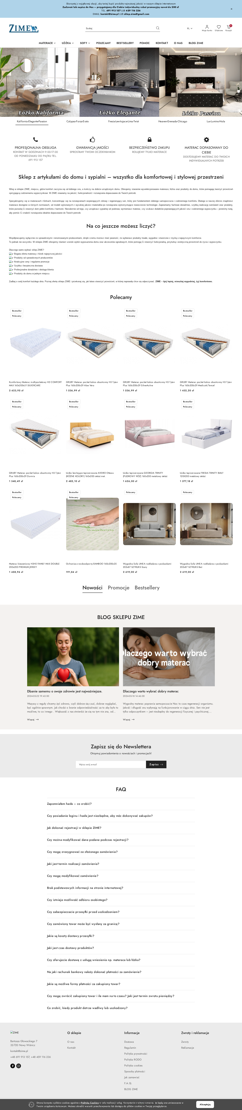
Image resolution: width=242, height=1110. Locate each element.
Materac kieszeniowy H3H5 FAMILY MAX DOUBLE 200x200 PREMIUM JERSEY (34, 565)
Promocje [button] (118, 587)
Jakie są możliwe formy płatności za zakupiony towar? (84, 984)
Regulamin (130, 1048)
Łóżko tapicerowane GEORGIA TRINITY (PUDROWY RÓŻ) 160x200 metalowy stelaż (145, 474)
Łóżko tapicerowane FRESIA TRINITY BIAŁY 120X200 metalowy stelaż (201, 474)
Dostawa (129, 1042)
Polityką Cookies (90, 1102)
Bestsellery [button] (147, 587)
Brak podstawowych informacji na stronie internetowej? (85, 888)
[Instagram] (18, 1066)
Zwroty (185, 1042)
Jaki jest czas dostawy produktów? (70, 948)
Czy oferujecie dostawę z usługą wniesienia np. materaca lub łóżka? (94, 960)
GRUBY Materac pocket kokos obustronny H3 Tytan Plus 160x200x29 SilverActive (149, 383)
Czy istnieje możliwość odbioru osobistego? (77, 900)
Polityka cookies (133, 1065)
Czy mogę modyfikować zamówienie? (73, 876)
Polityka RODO (133, 1059)
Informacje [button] (132, 1033)
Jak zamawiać (131, 1077)
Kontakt (71, 1048)
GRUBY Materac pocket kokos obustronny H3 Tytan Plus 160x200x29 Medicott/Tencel (206, 383)
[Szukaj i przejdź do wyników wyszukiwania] (157, 28)
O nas (70, 1042)
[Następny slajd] (235, 82)
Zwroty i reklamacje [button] (195, 1033)
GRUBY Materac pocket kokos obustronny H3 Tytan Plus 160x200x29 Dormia (35, 474)
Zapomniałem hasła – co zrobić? (69, 804)
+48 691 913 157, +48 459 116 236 (30, 1057)
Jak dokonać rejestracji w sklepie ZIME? (74, 828)
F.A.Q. (128, 1083)
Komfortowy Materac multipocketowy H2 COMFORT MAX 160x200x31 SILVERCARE (35, 383)
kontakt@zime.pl (19, 1051)
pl (188, 28)
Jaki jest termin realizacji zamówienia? (73, 864)
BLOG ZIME (131, 1089)
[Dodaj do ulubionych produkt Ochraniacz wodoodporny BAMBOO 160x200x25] (115, 492)
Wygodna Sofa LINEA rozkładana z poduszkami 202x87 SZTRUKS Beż (204, 565)
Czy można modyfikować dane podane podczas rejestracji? (88, 840)
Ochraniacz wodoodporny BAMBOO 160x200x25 (91, 563)
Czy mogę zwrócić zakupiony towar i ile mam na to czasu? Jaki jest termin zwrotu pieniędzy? (110, 996)
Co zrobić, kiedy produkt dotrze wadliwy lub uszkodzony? (87, 1008)
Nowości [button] (92, 587)
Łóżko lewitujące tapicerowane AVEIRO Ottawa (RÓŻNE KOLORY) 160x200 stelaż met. (90, 474)
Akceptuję (205, 1104)
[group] (121, 82)
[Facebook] (12, 1066)
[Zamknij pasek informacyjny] (231, 8)
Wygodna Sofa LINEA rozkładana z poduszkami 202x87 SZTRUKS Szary (147, 565)
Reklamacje (187, 1048)
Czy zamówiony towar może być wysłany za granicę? (83, 924)
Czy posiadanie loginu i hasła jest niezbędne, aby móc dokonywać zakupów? (100, 816)
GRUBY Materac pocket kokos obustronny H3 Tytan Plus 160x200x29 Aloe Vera (92, 383)
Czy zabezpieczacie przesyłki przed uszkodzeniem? (83, 912)
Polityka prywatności (135, 1054)
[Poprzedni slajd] (7, 82)
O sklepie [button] (74, 1033)
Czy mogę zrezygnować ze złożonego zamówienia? (82, 852)
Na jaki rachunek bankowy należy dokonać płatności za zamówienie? (94, 972)
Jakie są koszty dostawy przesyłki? (70, 936)
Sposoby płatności (134, 1071)
